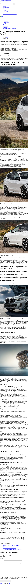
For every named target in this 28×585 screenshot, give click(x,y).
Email (1, 561)
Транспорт (5, 12)
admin (7, 37)
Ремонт (4, 10)
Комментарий (3, 566)
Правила (5, 8)
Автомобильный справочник (10, 14)
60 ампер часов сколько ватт (9, 546)
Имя (1, 558)
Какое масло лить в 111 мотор (9, 548)
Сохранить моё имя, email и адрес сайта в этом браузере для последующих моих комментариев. (13, 578)
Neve (1, 583)
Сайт (1, 563)
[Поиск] (14, 4)
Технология (5, 11)
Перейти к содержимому (5, 0)
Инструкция (6, 7)
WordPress (11, 583)
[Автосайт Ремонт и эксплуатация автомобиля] (1, 1)
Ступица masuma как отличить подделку (12, 549)
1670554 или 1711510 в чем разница (11, 545)
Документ (5, 6)
